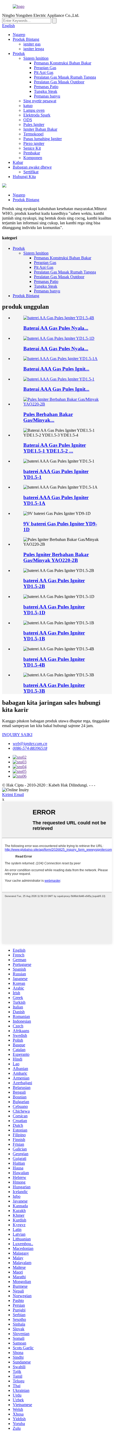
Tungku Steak (45, 91)
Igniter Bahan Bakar (40, 129)
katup (28, 105)
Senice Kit (32, 148)
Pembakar (31, 153)
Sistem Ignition (36, 58)
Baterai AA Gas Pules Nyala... (55, 328)
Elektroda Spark (36, 115)
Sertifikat (30, 172)
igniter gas (32, 44)
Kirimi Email (13, 794)
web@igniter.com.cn (30, 743)
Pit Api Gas (43, 72)
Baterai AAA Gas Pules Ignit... (56, 369)
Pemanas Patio (46, 86)
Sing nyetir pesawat (39, 101)
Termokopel (33, 134)
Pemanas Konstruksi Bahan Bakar (62, 63)
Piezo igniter (33, 143)
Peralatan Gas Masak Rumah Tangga (65, 77)
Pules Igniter (33, 124)
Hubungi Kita (24, 176)
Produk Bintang (26, 39)
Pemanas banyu (47, 96)
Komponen (32, 157)
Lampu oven (34, 110)
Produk (19, 53)
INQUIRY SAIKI (17, 734)
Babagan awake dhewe (32, 167)
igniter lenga (33, 49)
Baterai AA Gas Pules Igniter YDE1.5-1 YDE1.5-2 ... (54, 448)
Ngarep (19, 34)
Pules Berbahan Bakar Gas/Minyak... (48, 417)
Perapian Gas (45, 67)
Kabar (18, 162)
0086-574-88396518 (30, 748)
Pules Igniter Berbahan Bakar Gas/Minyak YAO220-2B (56, 557)
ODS (27, 120)
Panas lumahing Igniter (42, 138)
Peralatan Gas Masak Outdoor (59, 82)
